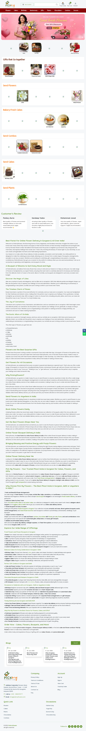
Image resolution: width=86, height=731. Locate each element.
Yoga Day (49, 708)
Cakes (16, 10)
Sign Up (60, 677)
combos (35, 516)
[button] (83, 26)
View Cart (61, 683)
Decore (76, 10)
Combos (68, 10)
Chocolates (58, 10)
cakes (29, 552)
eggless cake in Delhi (19, 504)
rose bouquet (40, 496)
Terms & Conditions (37, 680)
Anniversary (34, 10)
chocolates (42, 516)
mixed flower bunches (26, 510)
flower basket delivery (68, 496)
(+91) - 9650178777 (17, 694)
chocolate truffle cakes (15, 502)
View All (75, 643)
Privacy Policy (35, 677)
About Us (34, 686)
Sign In (60, 680)
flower (60, 516)
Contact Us (34, 690)
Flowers (8, 10)
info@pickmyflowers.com (17, 697)
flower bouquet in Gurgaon (26, 508)
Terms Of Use (35, 683)
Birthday (24, 10)
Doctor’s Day (50, 712)
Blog (59, 690)
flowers (50, 516)
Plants (49, 10)
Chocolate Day (51, 715)
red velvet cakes (28, 502)
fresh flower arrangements (46, 478)
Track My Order (62, 686)
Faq (32, 693)
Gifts (42, 10)
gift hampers (20, 482)
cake (56, 516)
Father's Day (50, 705)
